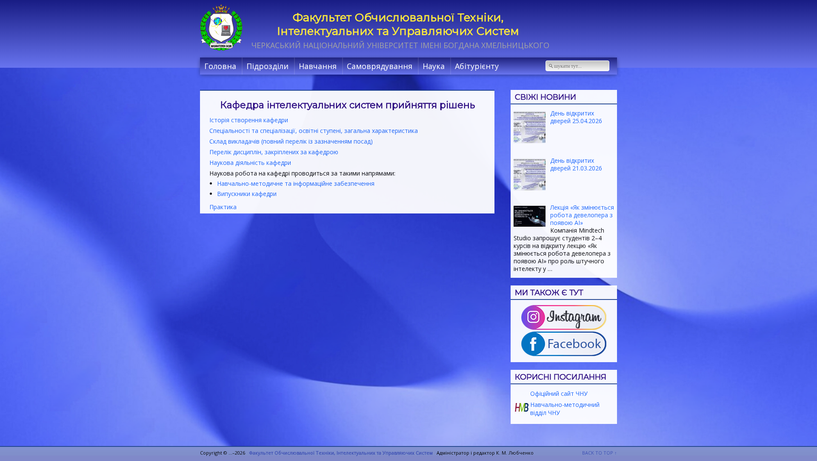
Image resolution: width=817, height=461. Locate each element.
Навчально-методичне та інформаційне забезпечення (295, 183)
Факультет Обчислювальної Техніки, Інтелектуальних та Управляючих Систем (398, 24)
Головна (220, 66)
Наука (434, 66)
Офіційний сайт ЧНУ (558, 393)
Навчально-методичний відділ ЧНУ (564, 408)
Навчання (318, 66)
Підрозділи (267, 66)
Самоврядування (379, 66)
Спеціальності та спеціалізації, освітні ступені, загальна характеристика (313, 131)
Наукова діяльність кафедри (250, 162)
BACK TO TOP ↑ (599, 452)
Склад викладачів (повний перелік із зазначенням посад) (291, 141)
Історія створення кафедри (248, 120)
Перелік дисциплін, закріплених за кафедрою (273, 152)
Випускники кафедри (247, 194)
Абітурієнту (477, 66)
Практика (223, 207)
